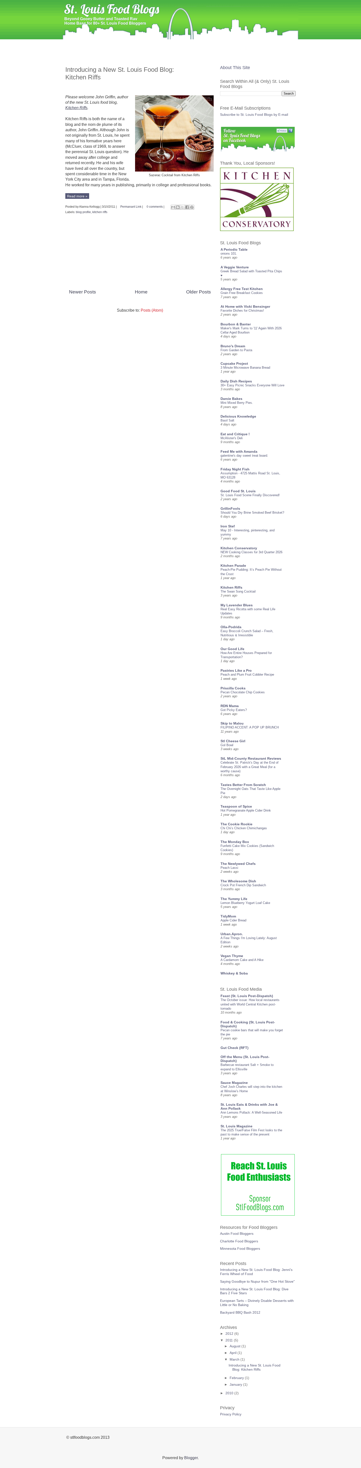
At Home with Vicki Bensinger (245, 306)
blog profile (83, 212)
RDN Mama (230, 706)
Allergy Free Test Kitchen (242, 289)
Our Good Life (232, 649)
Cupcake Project (234, 363)
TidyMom (228, 916)
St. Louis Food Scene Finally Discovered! (250, 495)
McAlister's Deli (232, 438)
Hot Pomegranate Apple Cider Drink (246, 810)
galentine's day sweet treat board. (244, 455)
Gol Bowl (227, 745)
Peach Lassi (229, 868)
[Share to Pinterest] (191, 207)
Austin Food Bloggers (236, 1233)
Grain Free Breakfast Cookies (242, 293)
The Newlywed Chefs (238, 864)
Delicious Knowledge (238, 416)
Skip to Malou (232, 723)
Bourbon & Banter (236, 324)
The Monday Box (235, 842)
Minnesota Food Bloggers (240, 1248)
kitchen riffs (99, 212)
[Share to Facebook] (187, 207)
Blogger (191, 1458)
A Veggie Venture (235, 267)
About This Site (235, 67)
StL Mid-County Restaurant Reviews (251, 758)
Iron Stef (228, 526)
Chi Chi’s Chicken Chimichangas (244, 828)
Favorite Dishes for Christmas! (242, 310)
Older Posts (198, 291)
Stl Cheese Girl (233, 741)
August (235, 1346)
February (237, 1378)
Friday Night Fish (235, 469)
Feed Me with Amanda (239, 451)
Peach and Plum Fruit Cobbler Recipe (247, 674)
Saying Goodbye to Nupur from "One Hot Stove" (257, 1281)
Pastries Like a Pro (236, 670)
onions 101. (229, 253)
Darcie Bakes (231, 399)
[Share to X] (182, 207)
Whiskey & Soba (234, 973)
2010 (229, 1393)
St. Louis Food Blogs (111, 9)
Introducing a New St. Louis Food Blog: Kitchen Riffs (254, 1367)
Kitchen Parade (233, 565)
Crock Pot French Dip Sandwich (243, 885)
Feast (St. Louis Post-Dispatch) (247, 996)
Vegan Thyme (232, 956)
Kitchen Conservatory (239, 548)
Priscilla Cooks (233, 688)
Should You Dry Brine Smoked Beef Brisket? (252, 512)
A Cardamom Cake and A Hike (242, 960)
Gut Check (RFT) (235, 1048)
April (233, 1353)
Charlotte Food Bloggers (239, 1241)
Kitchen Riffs (76, 108)
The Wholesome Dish (238, 881)
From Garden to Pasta (236, 350)
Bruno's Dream (233, 346)
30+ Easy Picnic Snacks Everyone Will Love (252, 385)
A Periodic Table (234, 249)
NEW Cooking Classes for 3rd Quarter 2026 (251, 552)
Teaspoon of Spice (236, 806)
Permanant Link (130, 206)
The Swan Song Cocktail (238, 591)
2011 (229, 1340)
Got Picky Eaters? (234, 710)
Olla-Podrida (231, 627)
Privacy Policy (230, 1414)
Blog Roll (91, 43)
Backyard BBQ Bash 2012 (240, 1312)
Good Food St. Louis (238, 491)
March (235, 1359)
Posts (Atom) (152, 310)
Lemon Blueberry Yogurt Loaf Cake (245, 903)
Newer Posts (82, 291)
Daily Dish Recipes (236, 381)
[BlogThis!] (177, 207)
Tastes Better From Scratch (243, 785)
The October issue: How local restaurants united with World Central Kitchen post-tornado (250, 1004)
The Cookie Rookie (236, 824)
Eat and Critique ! (235, 434)
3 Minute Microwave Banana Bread (245, 367)
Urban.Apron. (232, 934)
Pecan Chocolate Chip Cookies (243, 692)
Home (72, 43)
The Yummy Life (234, 899)
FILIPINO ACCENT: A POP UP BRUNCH (250, 727)
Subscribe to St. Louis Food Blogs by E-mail (254, 114)
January (236, 1384)
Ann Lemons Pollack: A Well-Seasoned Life (251, 1112)
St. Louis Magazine (236, 1126)
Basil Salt (227, 420)
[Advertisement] (180, 56)
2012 (229, 1334)
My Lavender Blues (237, 605)
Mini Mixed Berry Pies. (237, 403)
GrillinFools (230, 508)
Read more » (77, 196)
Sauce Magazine (234, 1083)
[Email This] (173, 207)
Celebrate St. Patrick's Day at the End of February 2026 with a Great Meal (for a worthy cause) (249, 767)
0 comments (155, 206)
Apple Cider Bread (233, 920)
